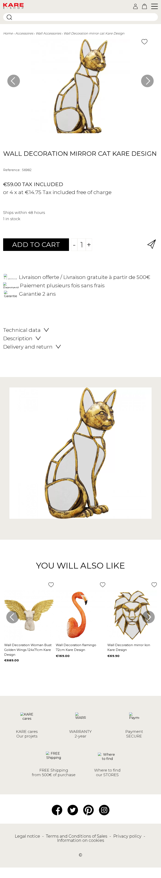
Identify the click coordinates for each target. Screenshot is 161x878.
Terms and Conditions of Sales (77, 836)
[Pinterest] (88, 809)
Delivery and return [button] (28, 347)
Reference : (12, 170)
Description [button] (17, 338)
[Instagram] (104, 809)
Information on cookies (80, 840)
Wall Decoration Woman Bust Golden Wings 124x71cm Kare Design (28, 650)
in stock (12, 219)
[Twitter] (73, 809)
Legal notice (28, 836)
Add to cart (36, 244)
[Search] (9, 17)
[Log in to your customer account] (135, 6)
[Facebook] (57, 809)
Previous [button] (13, 81)
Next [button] (147, 81)
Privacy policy (128, 836)
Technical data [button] (22, 330)
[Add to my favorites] (144, 41)
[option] (80, 88)
